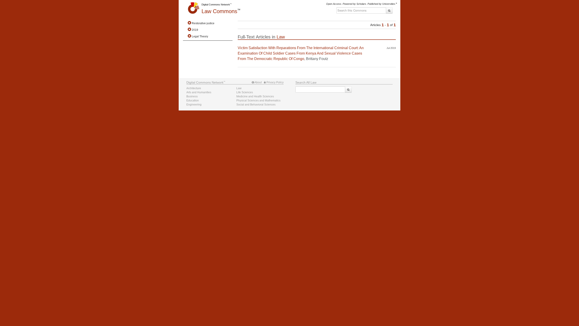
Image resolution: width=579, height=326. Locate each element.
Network (204, 82)
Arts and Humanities (198, 92)
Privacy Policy (275, 82)
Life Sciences (244, 92)
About (258, 82)
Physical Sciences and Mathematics (258, 100)
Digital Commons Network (216, 4)
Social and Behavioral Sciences (255, 104)
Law (219, 11)
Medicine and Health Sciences (255, 96)
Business (192, 96)
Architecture (193, 88)
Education (192, 100)
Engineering (194, 104)
